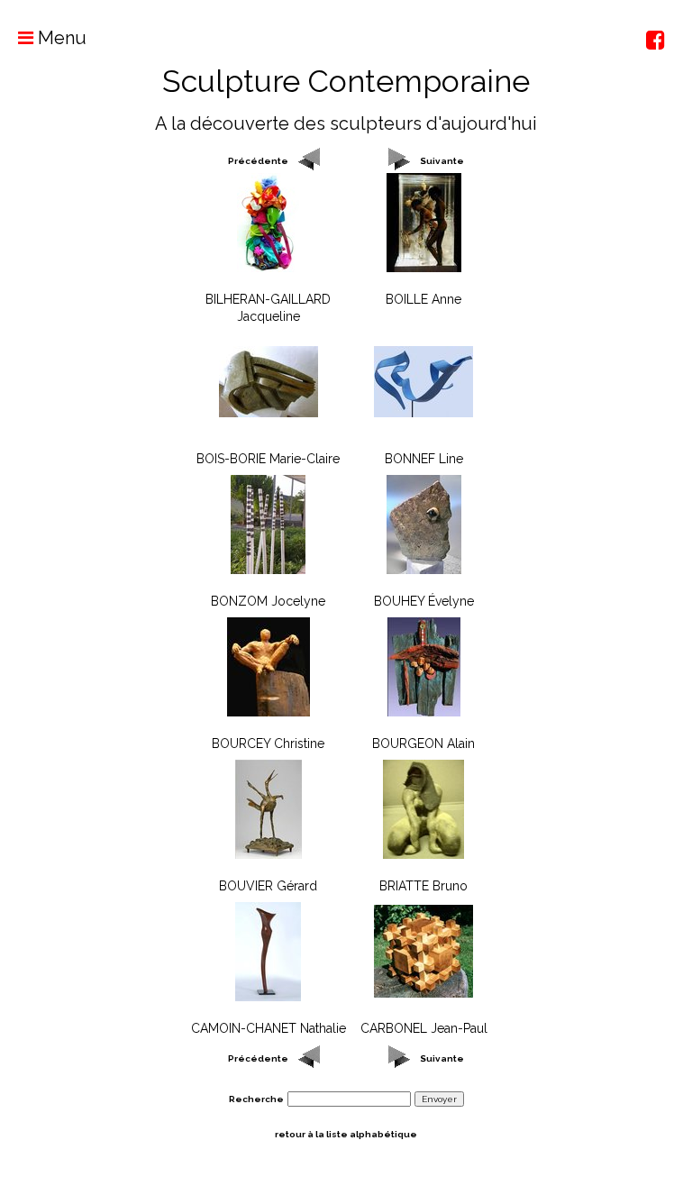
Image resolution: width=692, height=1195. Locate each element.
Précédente (258, 161)
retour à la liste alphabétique (346, 1134)
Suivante (442, 161)
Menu (59, 38)
